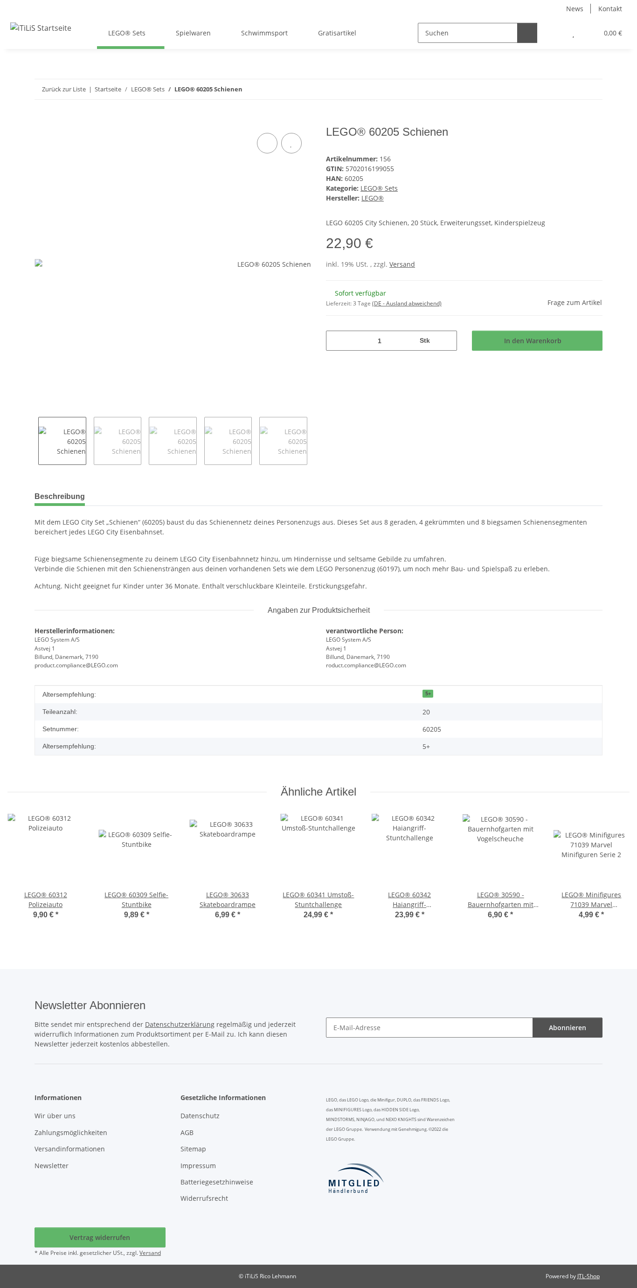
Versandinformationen (70, 1148)
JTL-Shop (588, 1276)
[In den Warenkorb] (42, 120)
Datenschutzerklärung (180, 1024)
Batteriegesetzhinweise (216, 1181)
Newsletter (52, 1165)
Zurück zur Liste (64, 89)
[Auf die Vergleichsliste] (267, 143)
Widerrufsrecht (204, 1198)
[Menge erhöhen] (446, 340)
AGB (187, 1132)
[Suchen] (527, 33)
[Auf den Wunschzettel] (291, 143)
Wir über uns (55, 1115)
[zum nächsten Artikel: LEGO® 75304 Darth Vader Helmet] (592, 89)
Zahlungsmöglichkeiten (71, 1132)
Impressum (198, 1165)
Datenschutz (200, 1115)
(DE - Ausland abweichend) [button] (407, 303)
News (574, 8)
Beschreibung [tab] (60, 496)
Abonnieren (567, 1027)
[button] (555, 33)
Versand (402, 264)
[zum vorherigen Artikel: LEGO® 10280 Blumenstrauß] (572, 89)
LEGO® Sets (379, 188)
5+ (428, 693)
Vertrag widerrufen (99, 1237)
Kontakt (610, 8)
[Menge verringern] (336, 340)
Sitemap (193, 1148)
